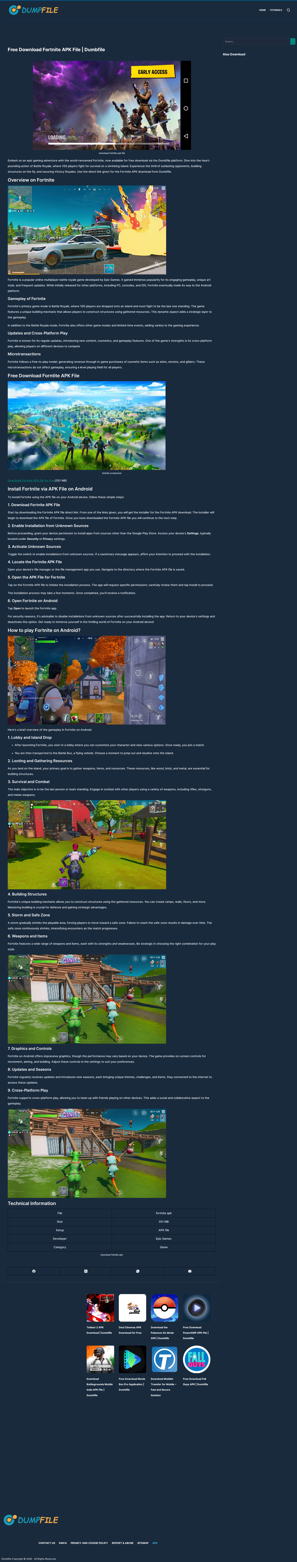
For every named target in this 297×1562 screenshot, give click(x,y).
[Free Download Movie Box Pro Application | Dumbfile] (132, 1359)
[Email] (190, 1271)
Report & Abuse (122, 1543)
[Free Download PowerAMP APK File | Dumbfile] (197, 1308)
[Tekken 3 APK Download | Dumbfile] (100, 1308)
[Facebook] (34, 1271)
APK (154, 1543)
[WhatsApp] (138, 1271)
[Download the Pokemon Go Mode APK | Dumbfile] (164, 1308)
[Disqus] (148, 1453)
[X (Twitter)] (86, 1271)
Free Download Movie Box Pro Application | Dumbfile (132, 1384)
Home (262, 10)
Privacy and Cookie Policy (89, 1543)
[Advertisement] (259, 85)
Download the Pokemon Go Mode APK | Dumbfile (162, 1333)
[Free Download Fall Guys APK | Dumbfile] (197, 1359)
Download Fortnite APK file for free (31, 480)
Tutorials (276, 10)
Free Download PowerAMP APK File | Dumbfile (196, 1333)
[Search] (288, 10)
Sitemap (142, 1543)
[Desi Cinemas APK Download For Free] (132, 1308)
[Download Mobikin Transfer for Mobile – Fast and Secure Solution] (164, 1359)
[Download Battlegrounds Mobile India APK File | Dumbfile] (100, 1359)
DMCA (63, 1543)
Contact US (47, 1543)
